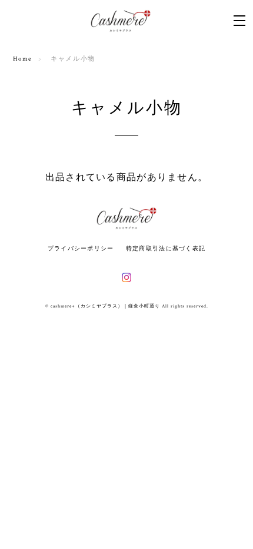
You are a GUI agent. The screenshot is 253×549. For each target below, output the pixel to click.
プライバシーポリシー (81, 248)
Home (22, 59)
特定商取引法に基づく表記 (165, 248)
